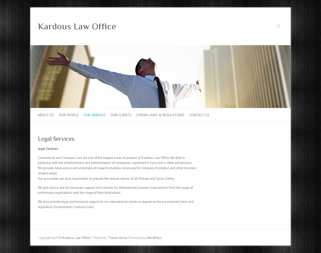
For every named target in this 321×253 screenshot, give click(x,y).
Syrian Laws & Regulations (160, 115)
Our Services (95, 115)
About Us (46, 115)
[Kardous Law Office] (160, 47)
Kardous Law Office (77, 26)
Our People (68, 115)
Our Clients (121, 115)
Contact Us (199, 115)
